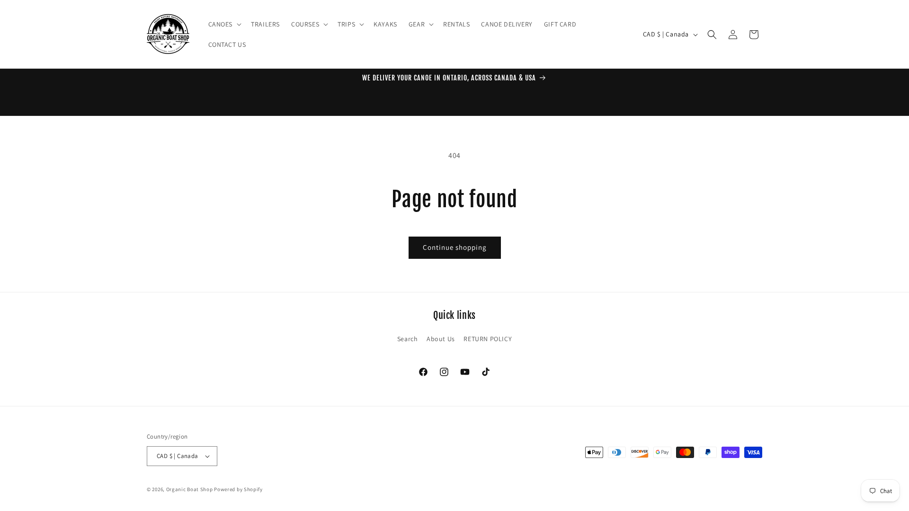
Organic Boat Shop (190, 489)
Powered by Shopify (238, 489)
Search (407, 339)
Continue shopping (455, 247)
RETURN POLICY (487, 339)
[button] (224, 24)
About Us (441, 339)
